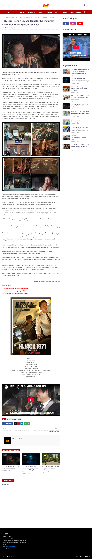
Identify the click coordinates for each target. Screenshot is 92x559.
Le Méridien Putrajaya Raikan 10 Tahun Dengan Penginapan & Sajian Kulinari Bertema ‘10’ (80, 71)
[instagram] (85, 5)
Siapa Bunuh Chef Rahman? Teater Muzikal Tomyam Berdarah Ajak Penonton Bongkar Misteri (80, 146)
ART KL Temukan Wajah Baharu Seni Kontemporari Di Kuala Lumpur (80, 137)
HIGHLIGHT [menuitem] (21, 12)
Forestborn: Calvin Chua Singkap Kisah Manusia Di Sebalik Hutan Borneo (80, 113)
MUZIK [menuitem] (41, 12)
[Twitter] (15, 423)
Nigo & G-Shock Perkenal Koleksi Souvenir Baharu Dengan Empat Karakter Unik (80, 97)
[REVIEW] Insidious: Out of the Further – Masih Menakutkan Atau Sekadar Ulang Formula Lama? (30, 469)
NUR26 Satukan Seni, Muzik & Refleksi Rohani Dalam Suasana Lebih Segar (79, 88)
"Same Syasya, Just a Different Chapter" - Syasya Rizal (79, 121)
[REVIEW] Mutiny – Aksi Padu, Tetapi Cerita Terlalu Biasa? (10, 467)
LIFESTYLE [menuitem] (64, 12)
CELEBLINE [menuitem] (31, 12)
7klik (5, 28)
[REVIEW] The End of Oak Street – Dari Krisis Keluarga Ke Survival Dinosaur (50, 468)
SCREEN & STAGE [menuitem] (51, 12)
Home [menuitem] (8, 12)
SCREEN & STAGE (10, 17)
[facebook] (82, 5)
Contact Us (87, 556)
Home (3, 5)
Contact (14, 5)
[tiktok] (87, 23)
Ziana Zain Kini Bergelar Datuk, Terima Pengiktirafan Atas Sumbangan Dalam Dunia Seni (79, 128)
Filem (8, 419)
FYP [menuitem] (14, 12)
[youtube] (88, 5)
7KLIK (12, 556)
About (8, 5)
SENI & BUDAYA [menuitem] (76, 12)
